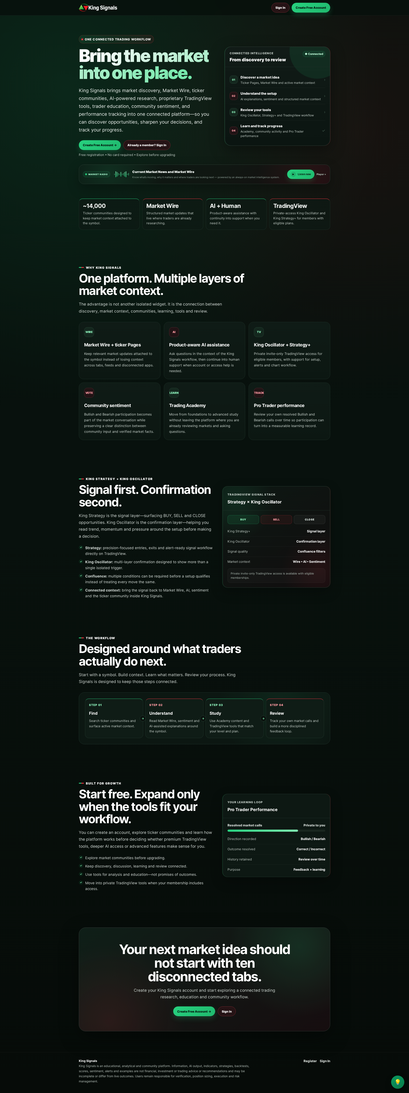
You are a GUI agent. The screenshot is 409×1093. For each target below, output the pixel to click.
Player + (321, 174)
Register (310, 1061)
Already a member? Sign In (146, 145)
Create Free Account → (100, 145)
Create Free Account (311, 7)
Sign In (280, 7)
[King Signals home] (98, 7)
